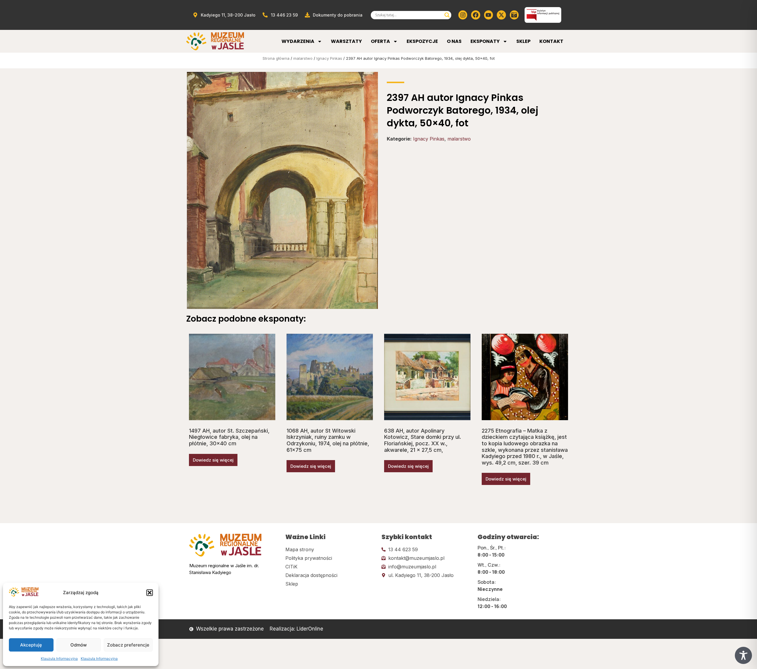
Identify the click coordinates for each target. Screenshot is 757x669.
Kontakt (551, 41)
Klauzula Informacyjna (59, 658)
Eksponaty (485, 41)
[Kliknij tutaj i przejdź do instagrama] (462, 14)
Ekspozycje (422, 41)
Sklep (523, 41)
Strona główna (276, 58)
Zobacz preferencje (128, 645)
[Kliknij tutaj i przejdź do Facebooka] (475, 14)
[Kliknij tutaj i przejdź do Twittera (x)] (501, 14)
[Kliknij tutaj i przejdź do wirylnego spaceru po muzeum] (514, 14)
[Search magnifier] (447, 15)
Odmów (78, 645)
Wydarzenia (298, 41)
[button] (150, 593)
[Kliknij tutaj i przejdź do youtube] (488, 14)
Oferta (380, 41)
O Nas (454, 41)
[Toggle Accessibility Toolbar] (743, 655)
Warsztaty (346, 41)
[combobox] (408, 15)
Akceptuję (31, 645)
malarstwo (303, 58)
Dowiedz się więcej (213, 460)
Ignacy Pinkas (329, 58)
